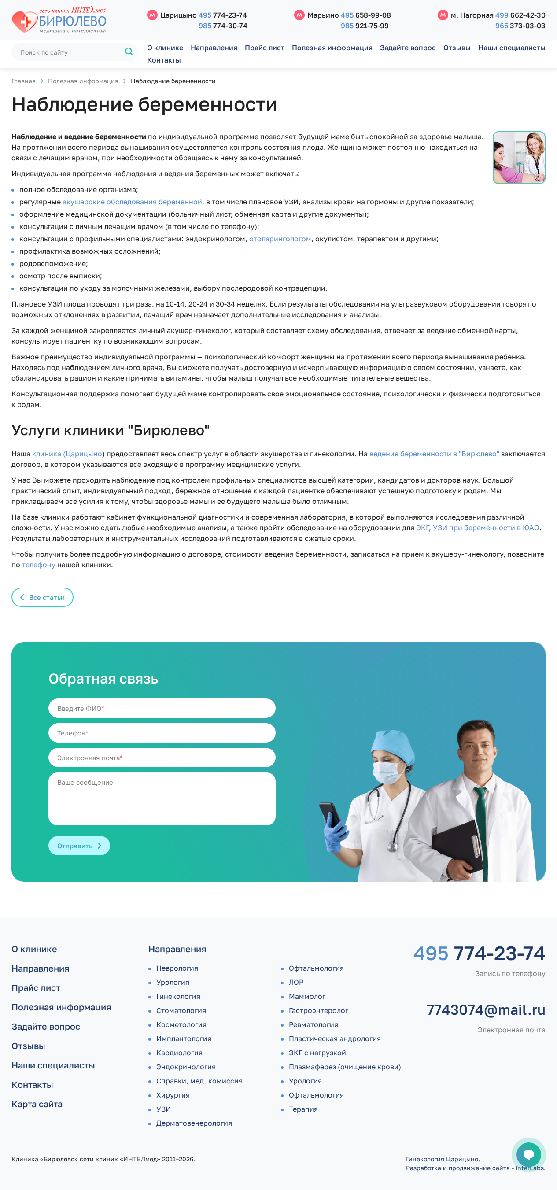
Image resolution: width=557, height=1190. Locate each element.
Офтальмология (316, 968)
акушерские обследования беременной (132, 201)
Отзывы (457, 47)
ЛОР (296, 982)
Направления (214, 47)
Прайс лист (264, 47)
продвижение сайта (479, 1168)
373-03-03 (520, 25)
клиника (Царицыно (67, 453)
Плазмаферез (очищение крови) (345, 1066)
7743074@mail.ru (486, 1009)
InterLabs (530, 1168)
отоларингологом (280, 238)
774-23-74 (223, 15)
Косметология (181, 1024)
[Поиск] (129, 52)
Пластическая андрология (335, 1038)
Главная (23, 81)
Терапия (303, 1109)
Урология (172, 982)
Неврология (177, 968)
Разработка (423, 1168)
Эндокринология (186, 1066)
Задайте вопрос (408, 47)
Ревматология (313, 1024)
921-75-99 (365, 25)
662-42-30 (520, 15)
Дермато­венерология (194, 1123)
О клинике (165, 47)
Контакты (164, 59)
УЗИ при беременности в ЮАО (486, 527)
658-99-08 (366, 15)
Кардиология (179, 1052)
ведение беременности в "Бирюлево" (434, 453)
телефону (38, 564)
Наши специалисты (512, 47)
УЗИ (163, 1109)
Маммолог (307, 996)
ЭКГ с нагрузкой (317, 1052)
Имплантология (183, 1038)
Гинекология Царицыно (442, 1159)
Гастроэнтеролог (318, 1010)
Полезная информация (332, 47)
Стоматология (181, 1010)
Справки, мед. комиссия (199, 1080)
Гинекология (178, 996)
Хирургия (173, 1094)
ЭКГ (422, 527)
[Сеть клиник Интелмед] (74, 20)
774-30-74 (223, 25)
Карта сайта (37, 1103)
